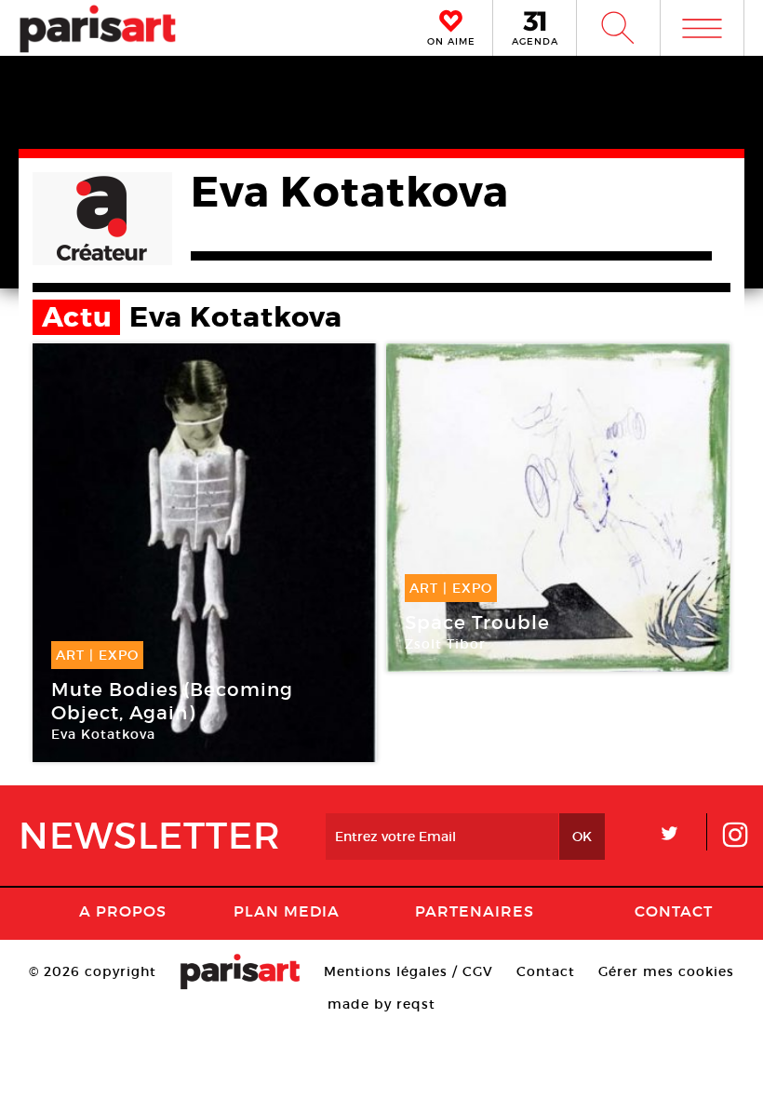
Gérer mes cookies (666, 971)
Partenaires (474, 911)
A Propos (123, 911)
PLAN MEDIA (287, 911)
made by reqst (381, 1004)
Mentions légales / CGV (408, 971)
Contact (674, 911)
